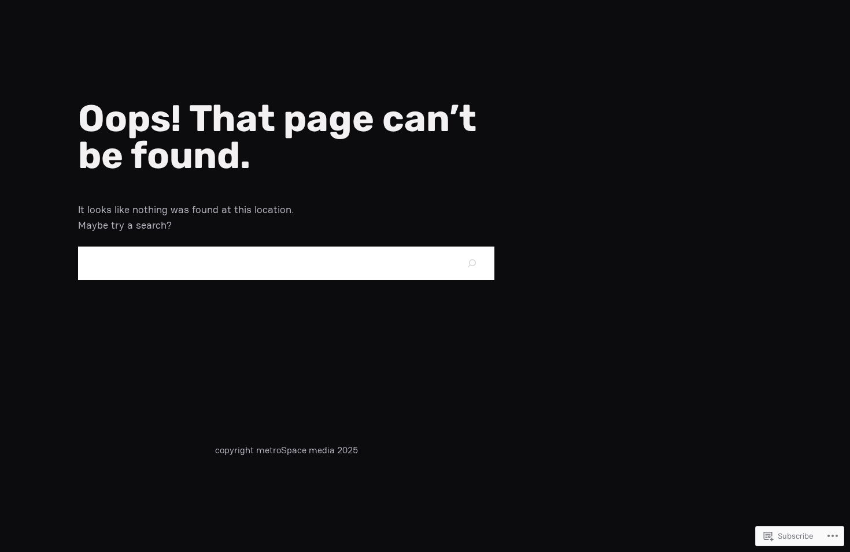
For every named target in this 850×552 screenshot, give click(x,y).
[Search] (471, 263)
